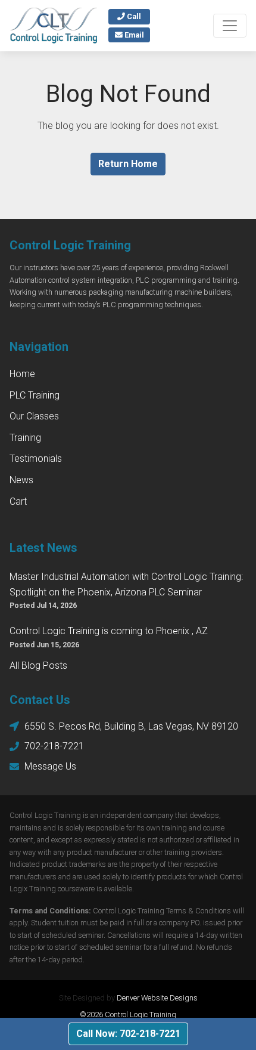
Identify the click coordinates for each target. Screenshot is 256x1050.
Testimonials (36, 458)
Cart (18, 501)
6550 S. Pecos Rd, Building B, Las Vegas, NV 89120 (131, 726)
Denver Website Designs (157, 997)
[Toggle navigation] (229, 26)
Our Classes (34, 416)
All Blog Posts (38, 665)
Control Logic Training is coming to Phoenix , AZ (109, 631)
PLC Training (35, 395)
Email (133, 34)
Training (25, 437)
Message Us (50, 766)
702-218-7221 (54, 746)
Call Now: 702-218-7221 (128, 1033)
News (21, 480)
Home (22, 373)
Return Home (128, 163)
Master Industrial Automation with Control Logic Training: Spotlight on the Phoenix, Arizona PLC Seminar (126, 584)
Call (133, 16)
